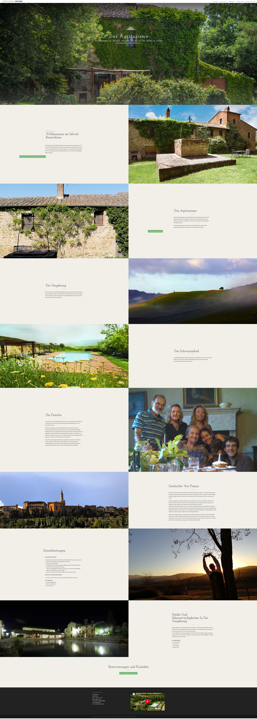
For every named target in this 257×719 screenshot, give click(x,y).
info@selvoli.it (98, 699)
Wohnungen (231, 1)
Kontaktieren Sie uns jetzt (128, 673)
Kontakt (247, 1)
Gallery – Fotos (240, 1)
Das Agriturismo (223, 1)
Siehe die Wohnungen (155, 231)
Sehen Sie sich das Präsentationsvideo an (32, 156)
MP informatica (132, 716)
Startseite (215, 1)
